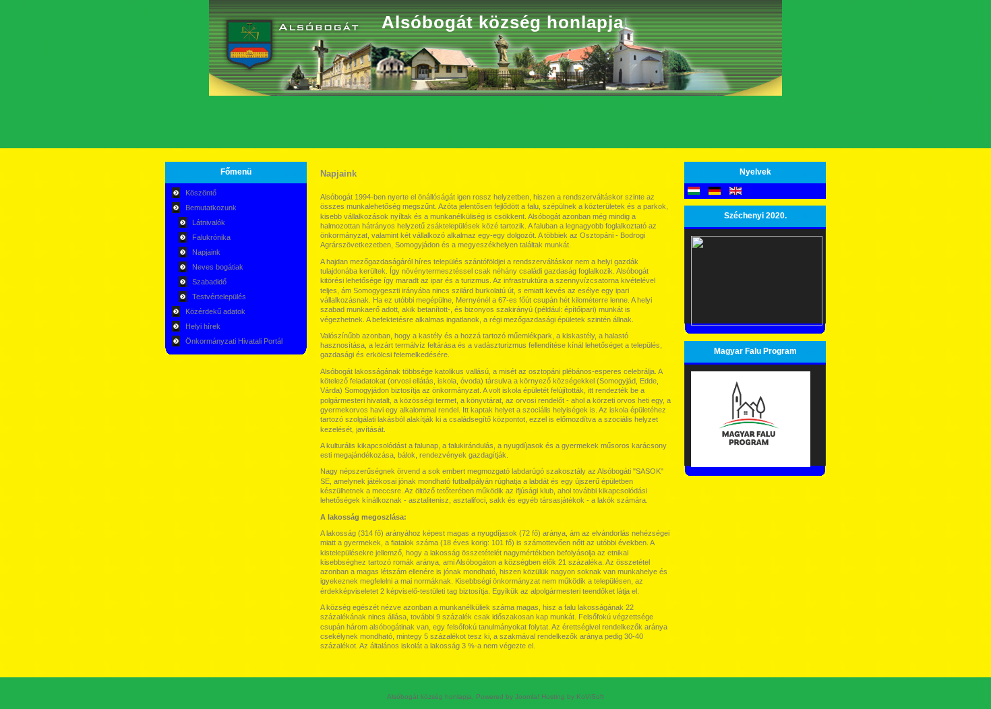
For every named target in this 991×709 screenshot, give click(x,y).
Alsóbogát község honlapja (503, 22)
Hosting (553, 696)
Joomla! (527, 696)
